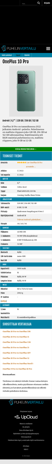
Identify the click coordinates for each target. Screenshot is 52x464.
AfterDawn (26, 446)
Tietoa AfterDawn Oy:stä (26, 430)
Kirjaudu (47, 3)
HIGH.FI (26, 449)
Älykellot (27, 55)
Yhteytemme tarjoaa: (26, 411)
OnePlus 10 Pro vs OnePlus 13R (17, 342)
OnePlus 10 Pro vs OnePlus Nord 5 (18, 363)
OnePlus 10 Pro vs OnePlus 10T (17, 353)
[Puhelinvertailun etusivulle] (26, 402)
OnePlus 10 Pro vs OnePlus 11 (16, 337)
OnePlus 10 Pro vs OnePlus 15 (16, 347)
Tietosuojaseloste (26, 437)
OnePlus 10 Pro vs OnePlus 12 (16, 358)
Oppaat (18, 55)
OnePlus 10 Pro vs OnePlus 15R (16, 331)
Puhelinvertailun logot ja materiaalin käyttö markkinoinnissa (26, 440)
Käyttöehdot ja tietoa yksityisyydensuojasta (26, 434)
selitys (3, 301)
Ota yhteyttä (26, 427)
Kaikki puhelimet (7, 55)
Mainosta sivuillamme (26, 424)
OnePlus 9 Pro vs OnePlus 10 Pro (17, 369)
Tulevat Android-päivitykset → (30, 220)
